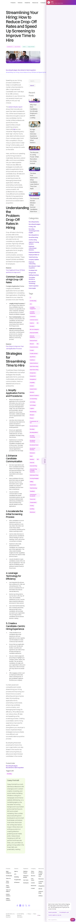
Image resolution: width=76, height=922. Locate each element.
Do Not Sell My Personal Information (20, 915)
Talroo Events (7, 882)
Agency (16, 871)
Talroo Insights (8, 886)
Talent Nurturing (33, 257)
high (14, 129)
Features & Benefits (25, 876)
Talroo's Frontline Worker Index (41, 874)
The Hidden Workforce (32, 278)
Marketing (16, 877)
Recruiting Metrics (34, 235)
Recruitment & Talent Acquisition (27, 70)
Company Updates (34, 259)
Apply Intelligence (8, 872)
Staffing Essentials (34, 275)
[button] (13, 2)
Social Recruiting (33, 237)
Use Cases (25, 880)
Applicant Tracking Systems (34, 243)
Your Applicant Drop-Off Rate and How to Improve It (15, 271)
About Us (33, 875)
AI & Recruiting (33, 240)
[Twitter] (26, 906)
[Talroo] (38, 915)
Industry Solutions (8, 895)
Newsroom (33, 885)
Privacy (29, 914)
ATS (15, 874)
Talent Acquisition (33, 286)
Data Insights (32, 288)
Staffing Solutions (8, 899)
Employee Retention (34, 252)
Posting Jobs (32, 226)
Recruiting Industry (34, 222)
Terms (34, 914)
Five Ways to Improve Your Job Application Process (15, 347)
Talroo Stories (32, 872)
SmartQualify (9, 875)
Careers (33, 882)
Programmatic (17, 879)
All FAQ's (41, 895)
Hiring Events (32, 272)
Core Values (32, 879)
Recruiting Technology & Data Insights (34, 230)
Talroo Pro (8, 878)
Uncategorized (33, 270)
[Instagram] (23, 906)
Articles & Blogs (41, 892)
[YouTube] (29, 906)
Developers (26, 882)
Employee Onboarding (32, 262)
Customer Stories (41, 882)
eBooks (40, 888)
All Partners (16, 882)
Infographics (41, 886)
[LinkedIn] (20, 906)
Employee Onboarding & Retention (32, 248)
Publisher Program (25, 872)
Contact (33, 888)
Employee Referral (34, 254)
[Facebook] (17, 906)
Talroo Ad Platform (8, 890)
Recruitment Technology (32, 282)
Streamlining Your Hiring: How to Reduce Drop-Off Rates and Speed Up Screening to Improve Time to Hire (34, 72)
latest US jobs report (15, 107)
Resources (41, 879)
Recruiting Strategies (12, 70)
